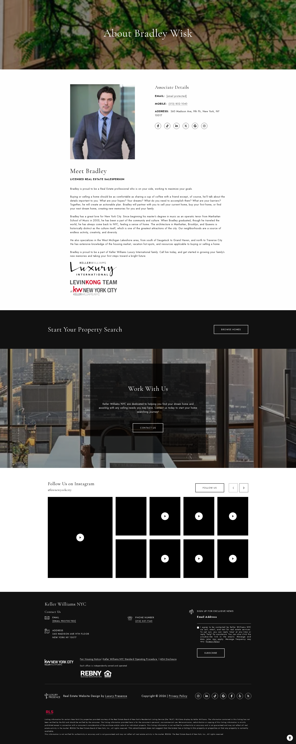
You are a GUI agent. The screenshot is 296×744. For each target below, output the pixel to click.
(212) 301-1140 (143, 621)
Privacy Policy (212, 641)
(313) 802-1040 (178, 104)
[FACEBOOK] (158, 126)
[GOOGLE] (195, 126)
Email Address (207, 617)
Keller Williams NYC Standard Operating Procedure (130, 659)
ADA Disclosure (168, 659)
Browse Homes (231, 329)
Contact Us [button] (148, 427)
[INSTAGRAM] (204, 126)
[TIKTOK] (167, 126)
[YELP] (240, 696)
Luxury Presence (116, 696)
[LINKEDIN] (176, 126)
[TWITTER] (186, 126)
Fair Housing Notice (90, 659)
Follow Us (210, 487)
